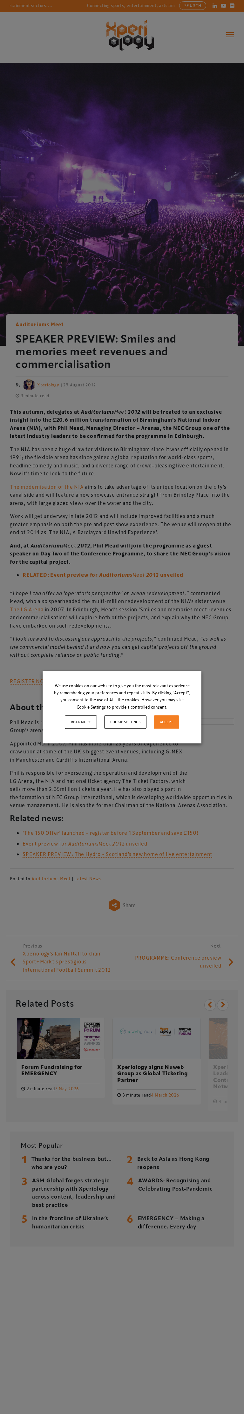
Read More (81, 721)
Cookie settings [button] (125, 721)
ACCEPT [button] (166, 721)
